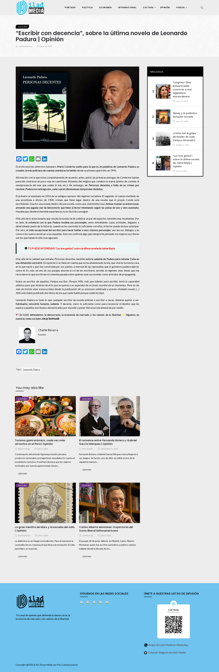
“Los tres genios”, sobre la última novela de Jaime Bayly (85, 248)
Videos (180, 7)
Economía (105, 7)
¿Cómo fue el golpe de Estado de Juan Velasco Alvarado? (184, 137)
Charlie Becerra (25, 46)
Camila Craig (87, 535)
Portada (70, 7)
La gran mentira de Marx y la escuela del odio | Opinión (45, 529)
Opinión (165, 7)
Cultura (148, 7)
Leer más (22, 473)
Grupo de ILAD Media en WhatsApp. (168, 644)
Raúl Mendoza (24, 535)
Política (87, 7)
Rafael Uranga (24, 449)
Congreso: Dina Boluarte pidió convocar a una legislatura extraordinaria (182, 89)
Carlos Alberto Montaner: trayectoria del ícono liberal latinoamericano (106, 529)
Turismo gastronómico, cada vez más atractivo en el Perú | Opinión (40, 442)
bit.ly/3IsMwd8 (50, 318)
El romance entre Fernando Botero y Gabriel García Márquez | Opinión (108, 442)
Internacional (127, 7)
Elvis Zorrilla (87, 449)
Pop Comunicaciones (67, 664)
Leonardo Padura (31, 369)
